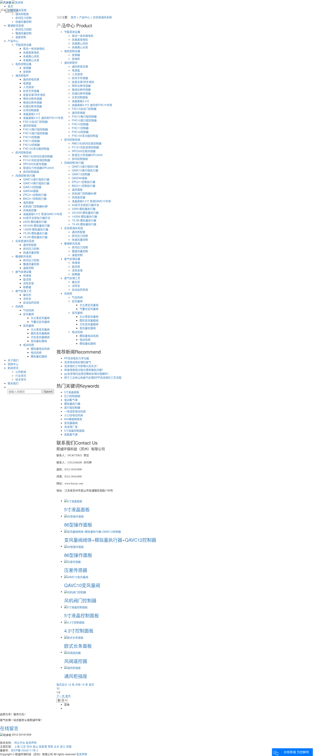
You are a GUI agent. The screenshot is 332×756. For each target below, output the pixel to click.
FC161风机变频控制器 (36, 160)
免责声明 (31, 742)
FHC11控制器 (31, 141)
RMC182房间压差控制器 (38, 156)
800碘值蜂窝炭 (73, 419)
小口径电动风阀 (73, 415)
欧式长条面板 (78, 645)
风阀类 (19, 306)
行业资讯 (20, 375)
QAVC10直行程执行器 (36, 179)
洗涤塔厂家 (71, 427)
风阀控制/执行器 (25, 175)
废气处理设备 (23, 272)
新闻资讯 (13, 368)
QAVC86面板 (31, 191)
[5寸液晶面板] (73, 501)
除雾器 (27, 287)
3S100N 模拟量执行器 (36, 225)
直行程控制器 (72, 407)
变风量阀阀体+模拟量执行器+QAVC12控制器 (110, 539)
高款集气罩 (71, 434)
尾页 (68, 696)
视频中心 (13, 364)
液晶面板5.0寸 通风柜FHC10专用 (43, 118)
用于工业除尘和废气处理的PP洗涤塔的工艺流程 (92, 377)
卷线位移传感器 (32, 102)
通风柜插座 (30, 125)
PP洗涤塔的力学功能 (76, 358)
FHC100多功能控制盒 (36, 148)
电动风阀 (28, 345)
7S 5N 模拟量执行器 (35, 233)
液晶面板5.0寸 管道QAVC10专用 (42, 214)
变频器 (27, 68)
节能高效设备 (23, 45)
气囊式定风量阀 (40, 322)
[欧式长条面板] (73, 637)
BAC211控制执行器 (34, 198)
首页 (10, 6)
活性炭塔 (28, 283)
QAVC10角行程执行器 (36, 183)
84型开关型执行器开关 (36, 218)
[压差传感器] (72, 561)
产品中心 (13, 41)
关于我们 (13, 360)
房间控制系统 (23, 152)
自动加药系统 (31, 302)
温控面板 (28, 202)
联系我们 (13, 383)
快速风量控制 (23, 21)
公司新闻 (20, 372)
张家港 (43, 746)
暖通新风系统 (16, 25)
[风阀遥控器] (72, 652)
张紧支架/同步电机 (34, 95)
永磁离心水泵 (31, 60)
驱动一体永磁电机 (34, 48)
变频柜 (27, 71)
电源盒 (27, 83)
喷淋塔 (27, 275)
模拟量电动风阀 (40, 348)
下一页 (60, 696)
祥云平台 (19, 742)
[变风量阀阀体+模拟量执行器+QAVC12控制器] (92, 531)
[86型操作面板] (74, 516)
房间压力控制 (23, 18)
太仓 (56, 746)
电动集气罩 (71, 400)
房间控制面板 (31, 172)
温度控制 (20, 37)
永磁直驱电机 (31, 52)
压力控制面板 (72, 396)
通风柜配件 (22, 75)
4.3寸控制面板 (79, 630)
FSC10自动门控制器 (35, 121)
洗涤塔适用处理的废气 (77, 362)
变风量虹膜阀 (39, 341)
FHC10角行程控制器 (35, 129)
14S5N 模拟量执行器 (35, 229)
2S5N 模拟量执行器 (35, 222)
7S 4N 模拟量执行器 (35, 237)
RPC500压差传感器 (35, 164)
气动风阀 (28, 310)
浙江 (62, 746)
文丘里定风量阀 (40, 318)
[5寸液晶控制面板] (76, 607)
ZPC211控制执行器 (34, 195)
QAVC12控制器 (32, 187)
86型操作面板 (78, 524)
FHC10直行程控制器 (35, 133)
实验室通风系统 (17, 10)
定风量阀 (28, 314)
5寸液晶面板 (71, 392)
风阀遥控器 (30, 210)
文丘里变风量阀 (40, 329)
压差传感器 (75, 570)
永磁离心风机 (31, 56)
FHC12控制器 (31, 145)
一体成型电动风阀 (75, 411)
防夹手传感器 (31, 91)
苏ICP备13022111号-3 (24, 750)
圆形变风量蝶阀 (40, 333)
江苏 (23, 746)
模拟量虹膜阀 (39, 356)
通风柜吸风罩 (31, 79)
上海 (17, 746)
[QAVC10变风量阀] (76, 576)
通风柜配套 (22, 14)
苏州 (29, 746)
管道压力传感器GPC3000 (38, 168)
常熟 (50, 746)
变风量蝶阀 (71, 423)
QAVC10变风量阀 (82, 585)
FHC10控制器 (31, 137)
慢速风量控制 (23, 33)
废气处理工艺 (23, 291)
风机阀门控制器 (80, 600)
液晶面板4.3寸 (31, 114)
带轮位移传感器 (32, 98)
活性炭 (27, 298)
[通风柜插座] (72, 667)
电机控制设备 (23, 64)
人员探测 (28, 87)
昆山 (35, 746)
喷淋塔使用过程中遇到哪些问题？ (84, 370)
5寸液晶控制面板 (74, 430)
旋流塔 (27, 279)
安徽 (68, 746)
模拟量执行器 (72, 404)
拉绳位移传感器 (32, 106)
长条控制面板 (31, 110)
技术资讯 (20, 379)
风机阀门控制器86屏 (35, 206)
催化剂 (27, 295)
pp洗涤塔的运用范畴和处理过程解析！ (87, 373)
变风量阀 (28, 325)
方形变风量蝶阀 (40, 337)
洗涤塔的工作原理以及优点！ (81, 366)
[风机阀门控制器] (75, 591)
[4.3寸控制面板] (74, 622)
